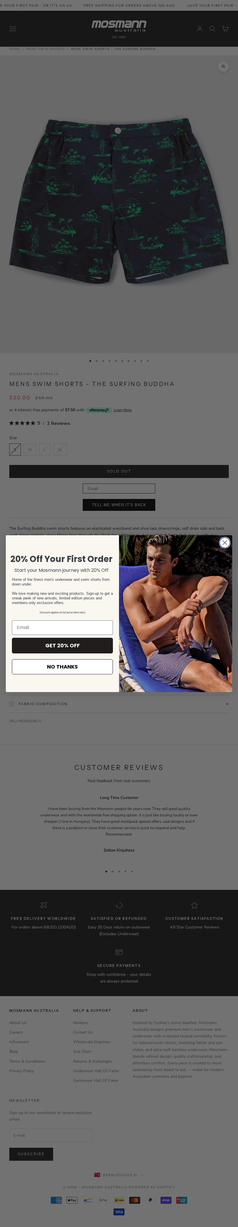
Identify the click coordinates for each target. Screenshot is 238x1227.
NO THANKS (62, 666)
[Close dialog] (225, 543)
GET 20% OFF (62, 645)
